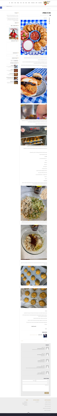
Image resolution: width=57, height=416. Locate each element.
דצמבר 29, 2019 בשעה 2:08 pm (41, 348)
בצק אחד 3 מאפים (48, 401)
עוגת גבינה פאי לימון (48, 406)
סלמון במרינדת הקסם (47, 410)
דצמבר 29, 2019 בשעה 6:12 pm (41, 354)
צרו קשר (25, 405)
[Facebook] (38, 401)
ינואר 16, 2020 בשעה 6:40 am (41, 360)
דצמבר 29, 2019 (44, 15)
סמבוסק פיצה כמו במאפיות (47, 408)
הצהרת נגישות (24, 404)
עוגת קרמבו (12, 65)
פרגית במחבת (12, 81)
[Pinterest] (37, 401)
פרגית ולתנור (12, 69)
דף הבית (11, 6)
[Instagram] (36, 401)
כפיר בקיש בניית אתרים (45, 414)
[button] (1, 8)
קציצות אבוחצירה (11, 73)
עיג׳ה (46, 328)
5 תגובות (41, 15)
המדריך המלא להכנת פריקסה (10, 77)
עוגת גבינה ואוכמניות (48, 404)
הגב (42, 347)
